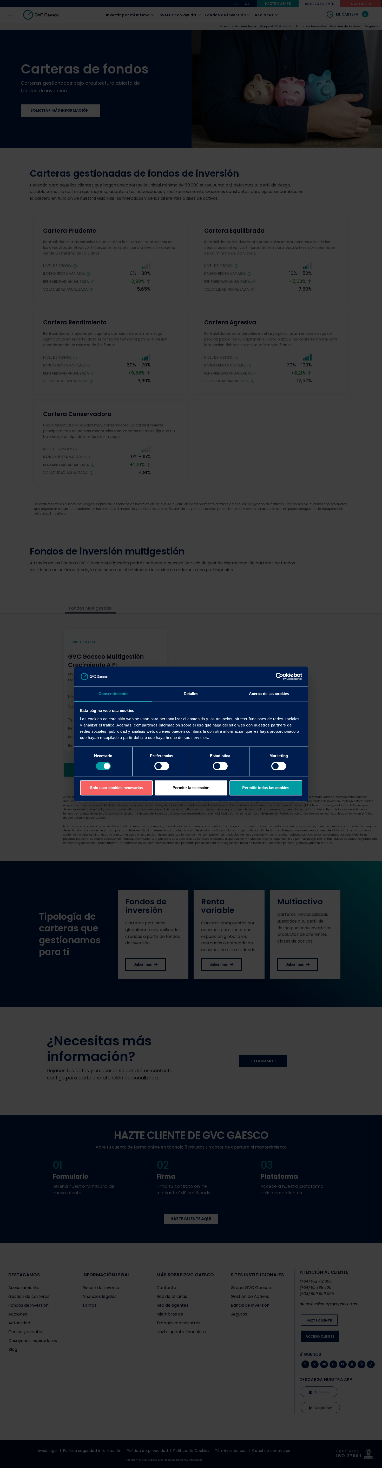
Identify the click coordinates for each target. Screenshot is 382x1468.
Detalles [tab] (191, 693)
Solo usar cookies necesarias (116, 787)
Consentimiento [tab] (113, 693)
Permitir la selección (191, 787)
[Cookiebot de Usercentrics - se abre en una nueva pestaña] (279, 676)
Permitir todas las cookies (265, 787)
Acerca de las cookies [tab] (269, 693)
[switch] (161, 766)
